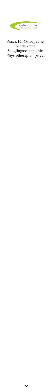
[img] (25, 196)
